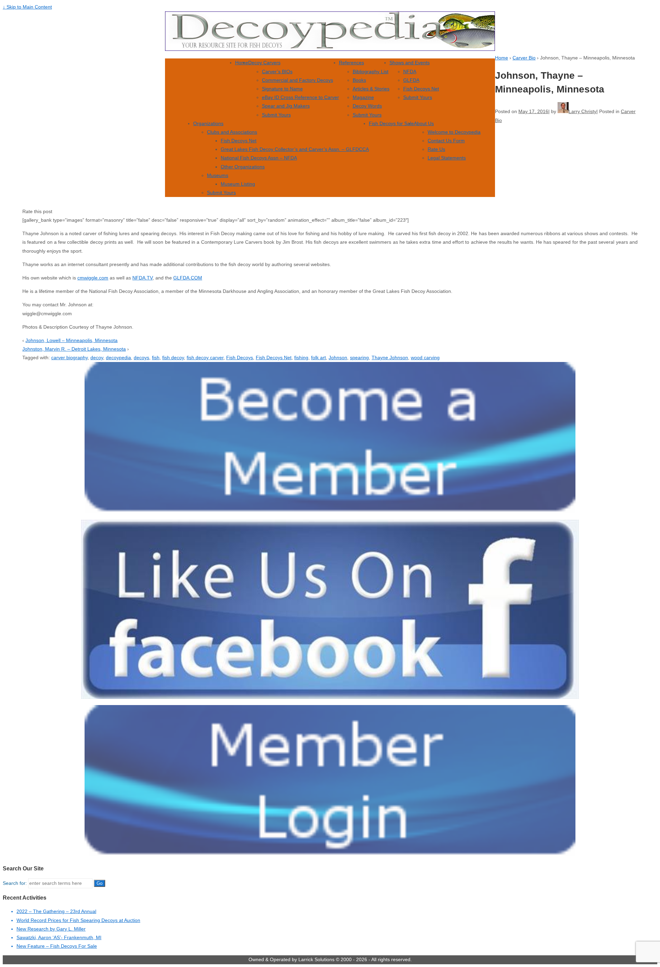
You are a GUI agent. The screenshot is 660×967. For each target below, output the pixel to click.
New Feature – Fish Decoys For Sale (56, 946)
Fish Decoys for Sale (391, 123)
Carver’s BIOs (277, 71)
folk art (318, 357)
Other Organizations (243, 166)
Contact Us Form (446, 140)
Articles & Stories (371, 88)
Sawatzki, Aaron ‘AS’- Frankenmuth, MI (58, 937)
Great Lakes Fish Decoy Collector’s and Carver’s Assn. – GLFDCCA (295, 149)
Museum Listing (238, 184)
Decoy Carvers (264, 62)
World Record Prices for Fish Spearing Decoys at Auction (78, 920)
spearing (359, 357)
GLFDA (411, 80)
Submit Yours (276, 115)
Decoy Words (367, 106)
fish (156, 357)
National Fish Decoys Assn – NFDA (259, 158)
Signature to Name (282, 88)
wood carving (425, 357)
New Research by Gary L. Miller (51, 929)
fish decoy (173, 357)
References (351, 62)
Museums (217, 175)
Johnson (338, 357)
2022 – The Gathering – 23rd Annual (56, 911)
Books (359, 80)
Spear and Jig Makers (286, 106)
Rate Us (436, 149)
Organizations (208, 123)
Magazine (363, 97)
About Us (424, 123)
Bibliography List (370, 71)
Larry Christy (582, 111)
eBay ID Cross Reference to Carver (300, 97)
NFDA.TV (142, 278)
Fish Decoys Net (421, 88)
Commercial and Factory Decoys (297, 80)
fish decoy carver (205, 357)
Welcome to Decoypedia (454, 132)
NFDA (409, 71)
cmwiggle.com (92, 278)
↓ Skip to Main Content (27, 7)
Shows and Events (409, 62)
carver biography (69, 357)
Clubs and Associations (232, 132)
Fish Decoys (239, 357)
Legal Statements (447, 158)
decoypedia (118, 357)
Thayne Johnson (390, 357)
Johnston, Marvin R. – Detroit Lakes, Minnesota (74, 349)
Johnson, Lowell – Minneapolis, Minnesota (71, 340)
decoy (96, 357)
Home (241, 62)
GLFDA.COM (187, 278)
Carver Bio (524, 58)
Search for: (15, 883)
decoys (141, 357)
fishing (301, 357)
